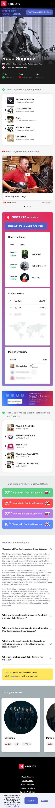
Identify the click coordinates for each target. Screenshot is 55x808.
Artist (22, 245)
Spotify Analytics (27, 792)
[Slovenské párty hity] (10, 437)
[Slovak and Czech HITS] (10, 455)
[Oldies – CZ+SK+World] (10, 465)
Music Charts (27, 781)
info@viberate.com (13, 676)
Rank (12, 245)
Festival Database (27, 788)
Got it (31, 800)
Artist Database (27, 784)
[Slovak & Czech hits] (10, 427)
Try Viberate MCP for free (39, 12)
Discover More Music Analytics (26, 225)
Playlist (13, 359)
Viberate (10, 3)
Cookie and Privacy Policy (13, 805)
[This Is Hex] (10, 446)
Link (31, 366)
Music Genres (27, 777)
